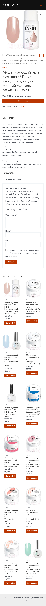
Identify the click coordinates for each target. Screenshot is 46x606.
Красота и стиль (13, 55)
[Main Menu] (41, 4)
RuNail (11, 61)
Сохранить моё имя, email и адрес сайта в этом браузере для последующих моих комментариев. (22, 253)
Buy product (23, 101)
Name (8, 231)
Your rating (11, 209)
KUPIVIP (10, 4)
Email (8, 240)
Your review (11, 215)
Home (4, 55)
